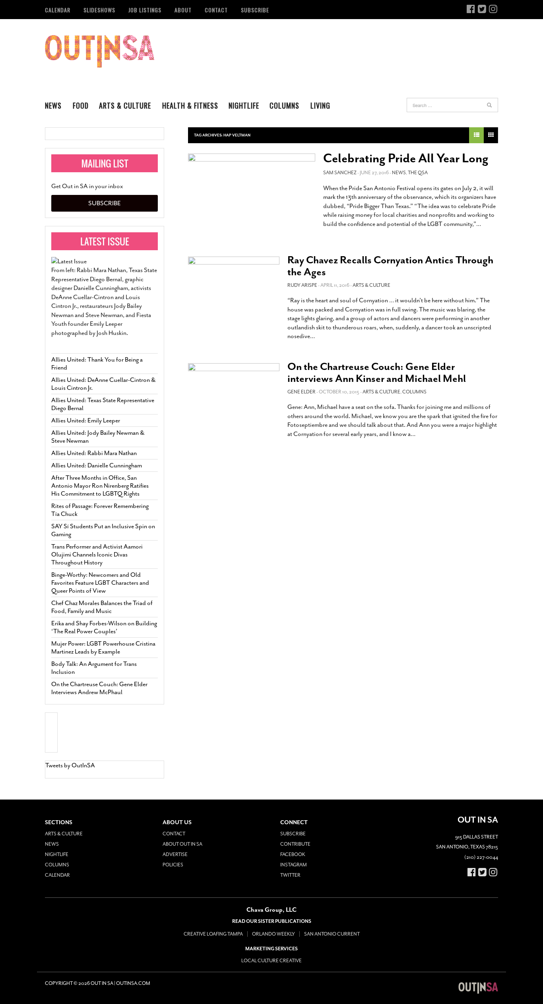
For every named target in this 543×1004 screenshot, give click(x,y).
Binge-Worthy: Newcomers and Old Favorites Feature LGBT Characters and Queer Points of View (100, 583)
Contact (216, 10)
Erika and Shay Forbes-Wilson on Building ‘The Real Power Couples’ (104, 627)
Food (81, 105)
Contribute (295, 844)
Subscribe (255, 10)
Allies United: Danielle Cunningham (96, 465)
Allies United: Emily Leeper (85, 420)
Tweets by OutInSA (70, 765)
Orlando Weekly (273, 934)
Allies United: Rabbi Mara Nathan (94, 453)
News (53, 105)
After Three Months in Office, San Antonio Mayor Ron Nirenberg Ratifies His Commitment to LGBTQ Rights (100, 486)
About (183, 10)
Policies (173, 865)
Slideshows (99, 10)
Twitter (290, 875)
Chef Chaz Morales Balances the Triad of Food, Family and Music (102, 607)
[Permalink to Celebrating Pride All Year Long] (251, 196)
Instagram (293, 865)
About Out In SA (182, 844)
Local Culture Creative (271, 960)
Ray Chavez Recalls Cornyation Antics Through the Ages (390, 265)
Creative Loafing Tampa (213, 934)
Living (320, 105)
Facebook (292, 854)
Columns (284, 105)
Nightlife (244, 105)
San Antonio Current (332, 934)
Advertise (175, 854)
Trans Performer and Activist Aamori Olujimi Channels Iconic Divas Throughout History (97, 554)
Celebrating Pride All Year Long (406, 158)
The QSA (418, 172)
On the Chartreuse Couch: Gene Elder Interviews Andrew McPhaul (99, 688)
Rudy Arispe (302, 285)
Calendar (57, 10)
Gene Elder (301, 392)
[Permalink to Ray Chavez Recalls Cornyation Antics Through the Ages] (233, 282)
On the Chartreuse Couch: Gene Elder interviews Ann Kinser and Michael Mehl (376, 372)
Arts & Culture (125, 105)
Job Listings (144, 10)
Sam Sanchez (340, 172)
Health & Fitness (190, 105)
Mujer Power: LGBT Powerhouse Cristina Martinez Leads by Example (103, 648)
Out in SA (99, 51)
